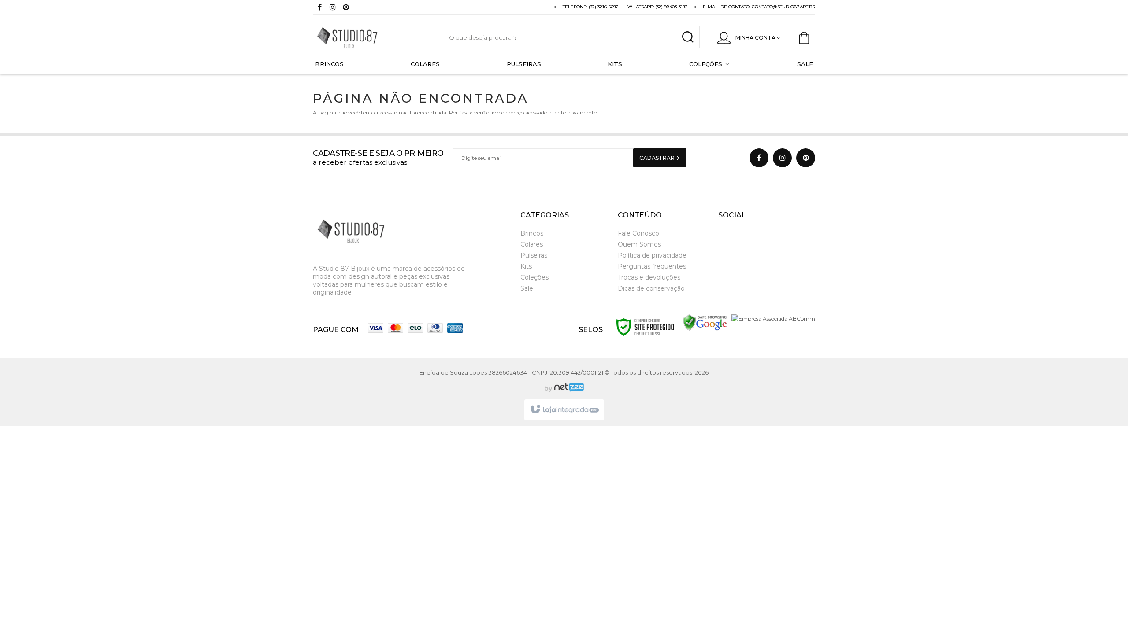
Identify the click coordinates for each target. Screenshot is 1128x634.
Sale (526, 288)
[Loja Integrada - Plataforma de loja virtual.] (564, 409)
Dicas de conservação (651, 288)
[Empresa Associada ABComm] (773, 318)
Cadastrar (657, 158)
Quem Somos (639, 244)
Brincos (531, 233)
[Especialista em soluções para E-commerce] (568, 388)
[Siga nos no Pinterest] (345, 8)
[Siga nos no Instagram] (332, 8)
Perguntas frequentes (652, 266)
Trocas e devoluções (649, 277)
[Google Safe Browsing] (705, 322)
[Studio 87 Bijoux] (368, 37)
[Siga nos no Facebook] (319, 8)
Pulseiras (533, 255)
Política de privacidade (652, 255)
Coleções (534, 277)
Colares (531, 244)
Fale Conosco (638, 233)
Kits (526, 266)
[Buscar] (687, 37)
